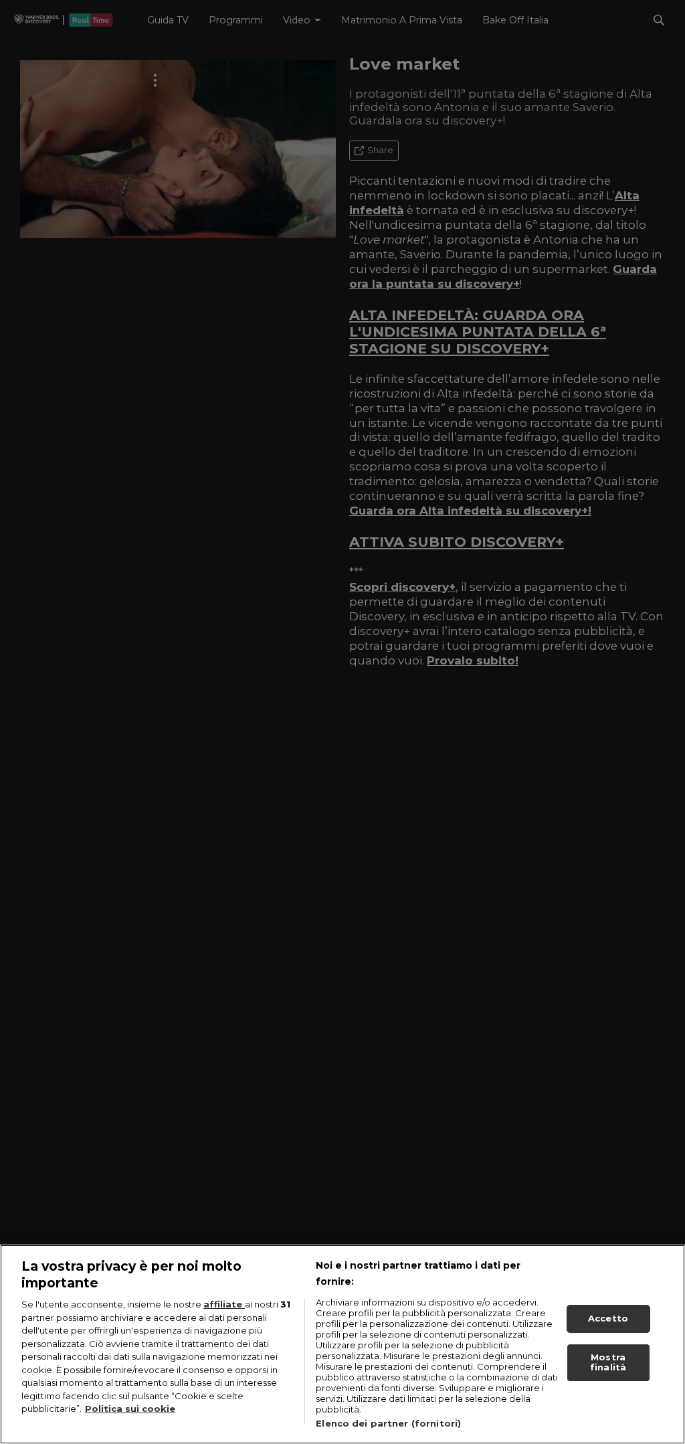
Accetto (608, 1318)
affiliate (224, 1304)
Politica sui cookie (130, 1408)
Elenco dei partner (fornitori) (388, 1423)
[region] (342, 1344)
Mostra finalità (608, 1362)
